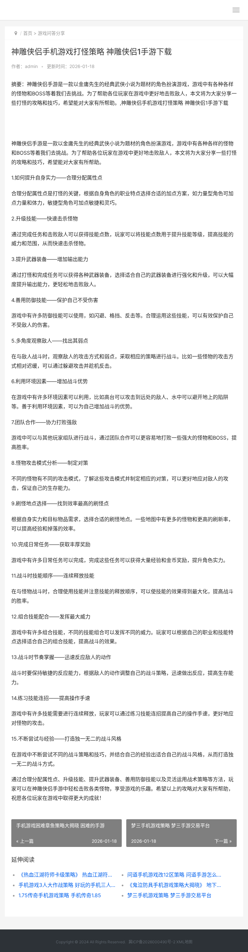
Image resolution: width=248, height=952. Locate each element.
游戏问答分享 (51, 33)
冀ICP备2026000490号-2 (152, 941)
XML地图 (184, 941)
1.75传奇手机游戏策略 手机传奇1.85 (59, 895)
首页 (27, 33)
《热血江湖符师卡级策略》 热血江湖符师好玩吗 (67, 874)
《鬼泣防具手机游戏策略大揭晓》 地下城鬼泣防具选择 (176, 885)
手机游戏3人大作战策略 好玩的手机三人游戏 (67, 885)
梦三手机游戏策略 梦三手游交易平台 (169, 895)
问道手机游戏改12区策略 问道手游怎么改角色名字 (176, 874)
